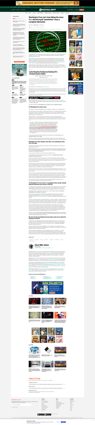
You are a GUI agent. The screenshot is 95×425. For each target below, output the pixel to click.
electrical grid (33, 29)
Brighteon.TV (33, 277)
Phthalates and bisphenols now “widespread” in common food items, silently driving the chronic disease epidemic (47, 307)
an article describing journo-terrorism (41, 196)
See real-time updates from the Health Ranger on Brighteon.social (44, 247)
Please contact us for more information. (34, 392)
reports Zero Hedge (62, 67)
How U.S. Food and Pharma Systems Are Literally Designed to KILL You (15, 95)
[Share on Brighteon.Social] (30, 27)
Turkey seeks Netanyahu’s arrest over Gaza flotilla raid (19, 42)
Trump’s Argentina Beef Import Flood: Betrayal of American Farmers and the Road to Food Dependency (19, 48)
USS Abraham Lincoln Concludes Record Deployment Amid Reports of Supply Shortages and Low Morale (19, 29)
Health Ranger (33, 15)
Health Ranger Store (59, 402)
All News (57, 401)
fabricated (36, 29)
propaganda (51, 29)
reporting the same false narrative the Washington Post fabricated (52, 100)
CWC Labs (37, 259)
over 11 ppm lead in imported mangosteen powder (44, 265)
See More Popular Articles (19, 61)
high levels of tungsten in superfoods (58, 264)
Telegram (71, 402)
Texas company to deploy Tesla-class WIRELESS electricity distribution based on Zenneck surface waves (47, 370)
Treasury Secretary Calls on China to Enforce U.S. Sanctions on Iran (18, 56)
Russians (54, 29)
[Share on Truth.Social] (40, 27)
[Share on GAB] (38, 27)
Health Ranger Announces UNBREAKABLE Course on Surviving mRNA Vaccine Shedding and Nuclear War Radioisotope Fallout (23, 88)
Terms (34, 417)
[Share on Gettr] (42, 27)
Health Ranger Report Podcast (60, 403)
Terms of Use (43, 410)
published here (39, 418)
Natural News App (58, 404)
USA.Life (71, 410)
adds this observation (45, 86)
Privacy (32, 417)
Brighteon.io (71, 400)
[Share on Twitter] (34, 27)
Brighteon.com (33, 276)
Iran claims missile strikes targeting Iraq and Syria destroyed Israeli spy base (34, 321)
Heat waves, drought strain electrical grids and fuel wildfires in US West (60, 356)
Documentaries (59, 278)
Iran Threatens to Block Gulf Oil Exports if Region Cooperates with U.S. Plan (19, 53)
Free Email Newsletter (45, 402)
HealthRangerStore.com (47, 278)
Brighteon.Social (72, 401)
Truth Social (71, 404)
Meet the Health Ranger (45, 401)
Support (43, 403)
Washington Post (59, 29)
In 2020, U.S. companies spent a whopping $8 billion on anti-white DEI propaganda (59, 307)
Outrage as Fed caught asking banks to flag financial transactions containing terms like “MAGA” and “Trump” (35, 307)
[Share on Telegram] (36, 27)
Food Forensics (49, 252)
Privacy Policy (43, 409)
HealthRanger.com (46, 276)
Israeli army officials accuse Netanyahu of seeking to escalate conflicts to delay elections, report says (19, 25)
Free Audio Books (59, 277)
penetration (47, 29)
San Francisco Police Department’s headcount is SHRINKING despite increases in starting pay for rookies (47, 321)
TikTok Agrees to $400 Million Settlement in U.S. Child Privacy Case (18, 45)
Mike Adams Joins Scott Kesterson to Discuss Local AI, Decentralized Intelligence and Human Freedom (15, 88)
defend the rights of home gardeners (43, 268)
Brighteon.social (33, 278)
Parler (71, 403)
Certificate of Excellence (53, 259)
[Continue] (30, 405)
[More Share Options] (44, 27)
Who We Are (43, 400)
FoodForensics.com (59, 276)
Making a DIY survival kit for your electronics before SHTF (47, 355)
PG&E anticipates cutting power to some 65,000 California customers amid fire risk (60, 370)
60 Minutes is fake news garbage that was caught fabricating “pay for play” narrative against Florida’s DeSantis (34, 370)
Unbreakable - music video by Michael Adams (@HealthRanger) (23, 95)
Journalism (43, 29)
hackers (40, 29)
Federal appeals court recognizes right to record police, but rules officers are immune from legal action (19, 38)
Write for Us (43, 404)
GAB (70, 409)
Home (29, 15)
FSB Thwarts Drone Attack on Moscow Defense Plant (19, 21)
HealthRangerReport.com (47, 277)
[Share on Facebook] (32, 27)
